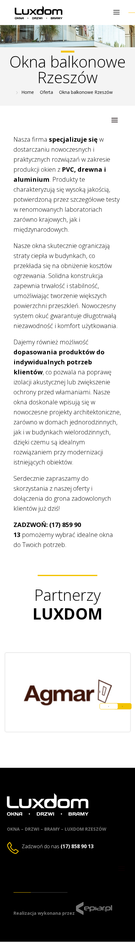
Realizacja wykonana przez (44, 913)
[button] (122, 706)
